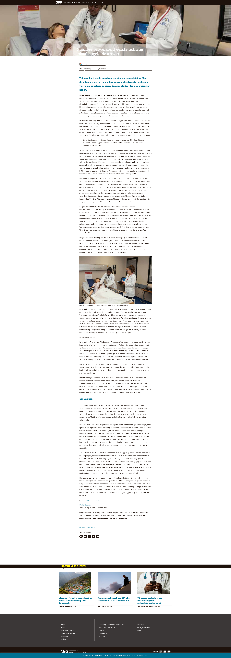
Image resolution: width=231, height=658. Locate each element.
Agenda (102, 636)
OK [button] (146, 655)
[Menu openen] (174, 4)
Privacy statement (143, 628)
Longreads (103, 633)
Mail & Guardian (84, 68)
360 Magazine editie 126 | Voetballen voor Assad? (80, 2)
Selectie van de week (107, 628)
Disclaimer (140, 625)
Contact (64, 628)
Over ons (64, 625)
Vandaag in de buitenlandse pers (111, 625)
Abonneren (65, 636)
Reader (103, 2)
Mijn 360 (64, 639)
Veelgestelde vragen (69, 633)
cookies (99, 655)
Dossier (102, 630)
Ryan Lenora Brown (93, 500)
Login (139, 630)
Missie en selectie (67, 630)
